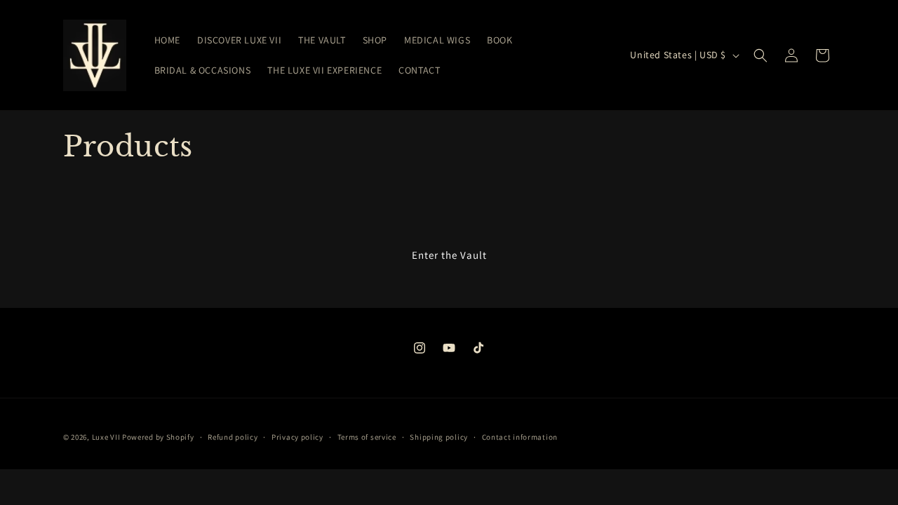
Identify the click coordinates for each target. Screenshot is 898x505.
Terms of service (366, 437)
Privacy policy (297, 437)
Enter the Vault (449, 255)
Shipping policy (439, 437)
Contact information (520, 437)
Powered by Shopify (158, 437)
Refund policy (232, 437)
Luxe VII (106, 437)
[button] (760, 55)
